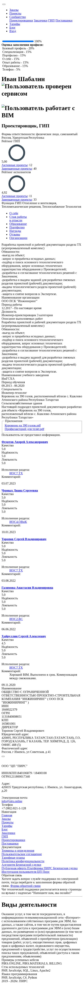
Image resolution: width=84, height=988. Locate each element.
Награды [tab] (15, 231)
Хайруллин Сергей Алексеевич (24, 636)
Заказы (14, 10)
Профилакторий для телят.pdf (24, 429)
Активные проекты (15, 165)
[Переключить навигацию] (3, 4)
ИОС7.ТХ (16, 473)
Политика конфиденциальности (23, 861)
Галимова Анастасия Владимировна (27, 587)
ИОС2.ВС (16, 619)
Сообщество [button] (17, 17)
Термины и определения (18, 850)
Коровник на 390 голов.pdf (23, 425)
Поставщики (63, 20)
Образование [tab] (18, 223)
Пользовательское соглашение (22, 854)
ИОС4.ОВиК (18, 521)
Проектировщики (21, 20)
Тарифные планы (13, 857)
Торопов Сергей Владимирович (24, 539)
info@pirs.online (12, 801)
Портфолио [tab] (17, 227)
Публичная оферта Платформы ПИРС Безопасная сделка (40, 868)
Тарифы (14, 24)
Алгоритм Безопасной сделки (21, 864)
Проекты (15, 13)
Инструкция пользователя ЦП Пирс (26, 871)
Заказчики (40, 20)
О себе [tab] (13, 213)
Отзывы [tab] (14, 234)
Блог (12, 27)
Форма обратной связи (25, 885)
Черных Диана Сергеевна (20, 490)
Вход (12, 31)
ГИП (51, 20)
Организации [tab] (18, 238)
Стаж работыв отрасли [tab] (18, 218)
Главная (7, 815)
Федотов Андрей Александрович (25, 442)
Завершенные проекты (17, 168)
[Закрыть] (3, 756)
